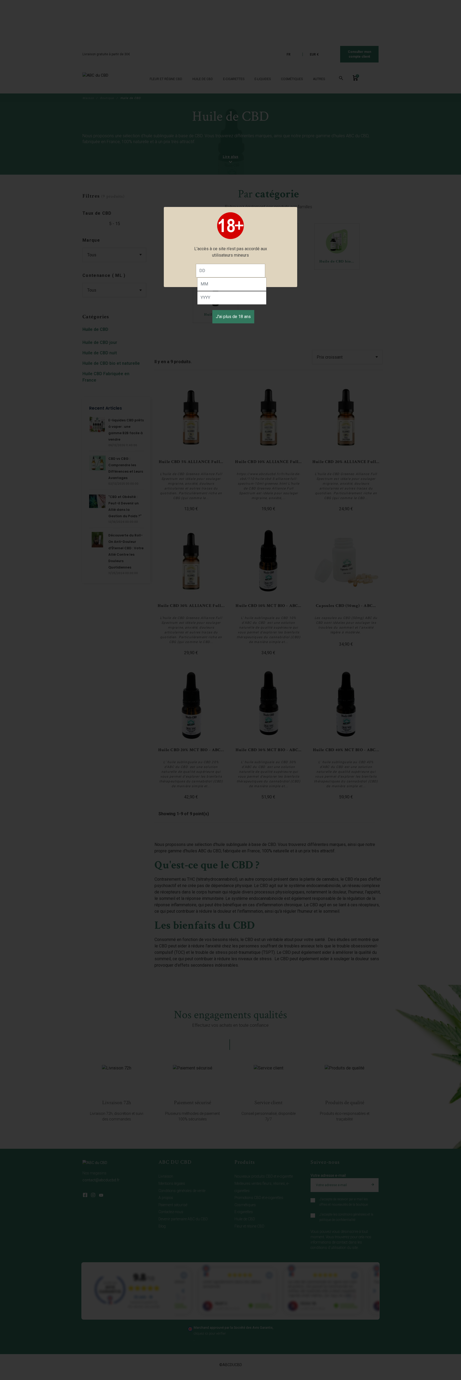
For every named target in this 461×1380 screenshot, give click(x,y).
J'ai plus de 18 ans (233, 316)
